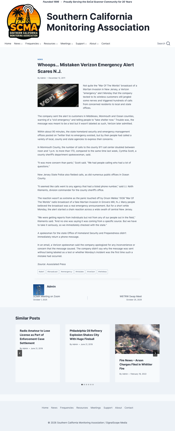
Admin (43, 78)
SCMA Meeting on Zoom (46, 298)
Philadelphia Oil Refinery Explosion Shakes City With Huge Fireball (86, 335)
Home (8, 43)
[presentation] (137, 339)
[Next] (155, 353)
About (118, 407)
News (40, 59)
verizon (91, 271)
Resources (82, 407)
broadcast (52, 271)
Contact (105, 43)
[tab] (82, 384)
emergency (66, 271)
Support (108, 407)
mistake (80, 271)
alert (41, 271)
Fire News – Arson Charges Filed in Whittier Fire (135, 364)
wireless (102, 271)
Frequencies (67, 407)
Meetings (96, 407)
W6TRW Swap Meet (131, 298)
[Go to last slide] (20, 353)
